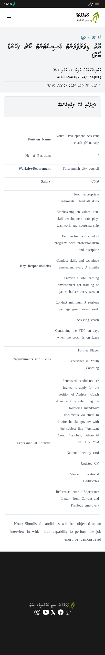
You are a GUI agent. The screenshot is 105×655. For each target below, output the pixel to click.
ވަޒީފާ (83, 38)
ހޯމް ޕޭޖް (96, 38)
